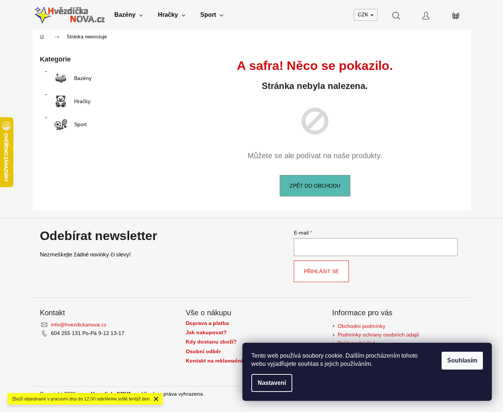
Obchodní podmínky (361, 326)
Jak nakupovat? (206, 332)
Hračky (82, 101)
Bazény (83, 78)
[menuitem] (128, 15)
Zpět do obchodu (315, 186)
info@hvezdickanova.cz (78, 325)
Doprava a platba (207, 323)
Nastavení (272, 383)
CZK (364, 14)
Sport (80, 124)
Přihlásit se (321, 271)
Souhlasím (462, 360)
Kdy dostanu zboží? (211, 342)
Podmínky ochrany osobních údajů (378, 335)
